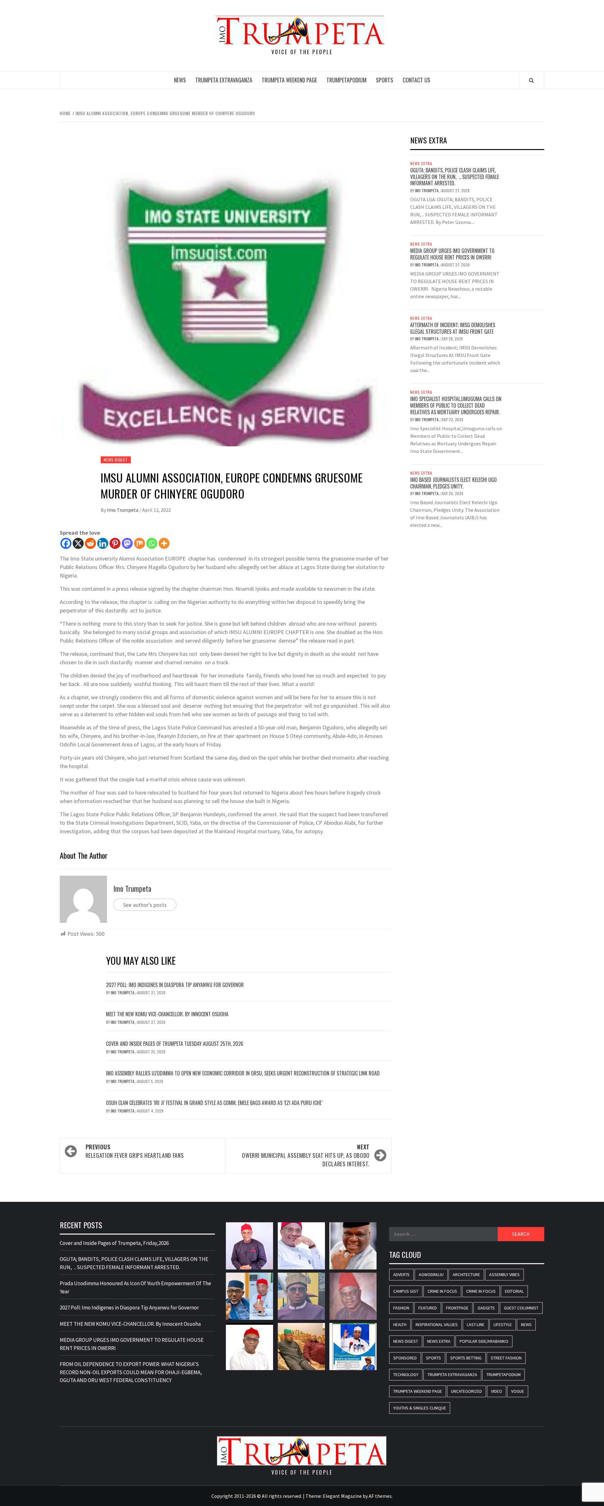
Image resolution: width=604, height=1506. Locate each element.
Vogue (517, 1391)
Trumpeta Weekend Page (289, 80)
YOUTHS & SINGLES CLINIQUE (419, 1408)
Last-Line (475, 1324)
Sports (384, 80)
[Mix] (139, 543)
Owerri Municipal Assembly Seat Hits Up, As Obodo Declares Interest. (306, 1155)
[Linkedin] (102, 543)
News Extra (421, 163)
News (180, 80)
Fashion (401, 1308)
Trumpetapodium (346, 80)
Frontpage (457, 1308)
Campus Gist (405, 1291)
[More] (164, 543)
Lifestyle (503, 1324)
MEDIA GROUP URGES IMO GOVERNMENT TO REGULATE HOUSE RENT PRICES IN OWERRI (452, 254)
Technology (405, 1374)
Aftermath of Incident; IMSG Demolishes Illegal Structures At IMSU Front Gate (452, 328)
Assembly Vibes (504, 1274)
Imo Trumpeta (123, 510)
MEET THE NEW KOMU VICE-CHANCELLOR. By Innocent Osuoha (167, 1014)
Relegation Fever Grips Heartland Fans (135, 1151)
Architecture (466, 1274)
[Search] (531, 80)
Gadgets (486, 1308)
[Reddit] (90, 543)
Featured (427, 1308)
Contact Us (416, 80)
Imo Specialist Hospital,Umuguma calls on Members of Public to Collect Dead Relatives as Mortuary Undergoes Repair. (455, 405)
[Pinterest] (114, 543)
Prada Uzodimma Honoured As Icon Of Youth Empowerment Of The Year (135, 1287)
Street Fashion (506, 1358)
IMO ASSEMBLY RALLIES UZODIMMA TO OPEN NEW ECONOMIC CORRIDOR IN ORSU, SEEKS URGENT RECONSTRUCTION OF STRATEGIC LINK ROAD (243, 1073)
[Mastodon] (127, 543)
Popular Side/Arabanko (484, 1341)
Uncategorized (466, 1391)
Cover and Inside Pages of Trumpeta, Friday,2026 (114, 1243)
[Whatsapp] (151, 543)
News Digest (116, 459)
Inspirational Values (437, 1324)
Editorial (514, 1291)
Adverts (401, 1274)
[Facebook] (65, 543)
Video (496, 1391)
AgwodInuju (431, 1274)
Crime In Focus (442, 1291)
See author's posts (145, 904)
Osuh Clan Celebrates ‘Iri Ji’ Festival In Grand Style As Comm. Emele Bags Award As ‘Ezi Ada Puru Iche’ (214, 1103)
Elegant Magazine (342, 1496)
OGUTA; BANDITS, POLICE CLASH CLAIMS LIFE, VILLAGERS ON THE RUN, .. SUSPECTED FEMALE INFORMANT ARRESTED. (454, 176)
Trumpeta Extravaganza (223, 80)
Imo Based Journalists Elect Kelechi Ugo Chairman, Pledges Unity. (453, 483)
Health (399, 1324)
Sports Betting (466, 1358)
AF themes (380, 1496)
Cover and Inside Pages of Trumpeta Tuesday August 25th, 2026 (174, 1043)
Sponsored (405, 1358)
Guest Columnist (521, 1308)
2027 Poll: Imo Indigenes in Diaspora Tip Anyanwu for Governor (175, 985)
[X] (78, 543)
